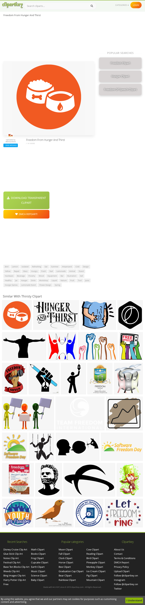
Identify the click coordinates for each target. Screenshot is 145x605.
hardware (9, 276)
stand (81, 271)
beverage (21, 276)
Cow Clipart (92, 549)
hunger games (11, 285)
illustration (71, 276)
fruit (72, 280)
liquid (54, 280)
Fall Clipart (64, 553)
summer (54, 266)
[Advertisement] (48, 40)
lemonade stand (28, 285)
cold (77, 266)
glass (25, 271)
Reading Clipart (94, 553)
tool (80, 280)
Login (136, 5)
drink (33, 280)
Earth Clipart (38, 566)
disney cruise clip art (15, 549)
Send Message (11, 145)
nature (64, 280)
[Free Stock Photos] (12, 5)
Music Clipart (38, 571)
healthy (8, 280)
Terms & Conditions (124, 558)
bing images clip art (14, 575)
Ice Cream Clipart (95, 571)
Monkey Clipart (94, 566)
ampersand (67, 266)
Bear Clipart (65, 575)
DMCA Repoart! (28, 214)
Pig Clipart (91, 575)
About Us (119, 549)
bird (6, 266)
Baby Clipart (37, 580)
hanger (24, 280)
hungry (34, 271)
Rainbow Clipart (67, 580)
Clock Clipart (65, 558)
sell (81, 276)
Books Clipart (38, 553)
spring (57, 285)
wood (41, 276)
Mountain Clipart (95, 580)
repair (16, 271)
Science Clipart (39, 575)
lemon (15, 266)
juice (87, 280)
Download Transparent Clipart (28, 200)
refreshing (36, 266)
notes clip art (11, 558)
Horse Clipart (66, 562)
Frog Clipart (37, 558)
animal (72, 271)
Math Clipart (37, 549)
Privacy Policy (121, 566)
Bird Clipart (92, 558)
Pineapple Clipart (95, 562)
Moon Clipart (66, 549)
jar (16, 280)
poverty (31, 276)
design (86, 266)
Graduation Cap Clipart (71, 571)
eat (46, 266)
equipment (52, 276)
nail (51, 271)
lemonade (61, 271)
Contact (118, 553)
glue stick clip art (13, 553)
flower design (45, 285)
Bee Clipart (65, 566)
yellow (7, 271)
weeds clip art (11, 571)
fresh (43, 271)
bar (62, 276)
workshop (43, 280)
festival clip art (11, 562)
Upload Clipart (122, 571)
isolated (25, 266)
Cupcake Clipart (39, 562)
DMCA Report (121, 562)
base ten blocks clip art (16, 566)
